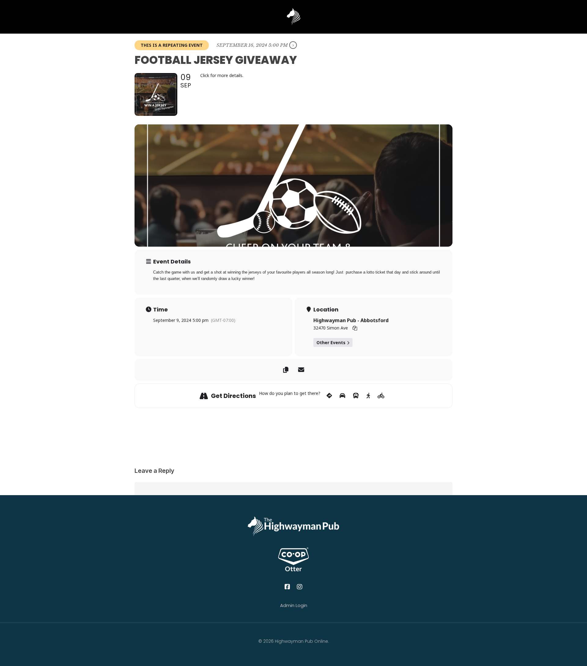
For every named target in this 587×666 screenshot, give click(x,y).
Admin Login (293, 605)
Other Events (330, 342)
